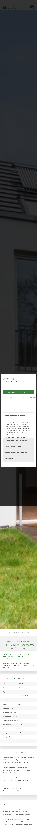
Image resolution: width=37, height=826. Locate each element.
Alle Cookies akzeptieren (18, 392)
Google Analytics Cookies (13, 447)
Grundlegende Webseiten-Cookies (16, 441)
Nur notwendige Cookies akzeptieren (20, 398)
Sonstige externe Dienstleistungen (16, 453)
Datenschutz (9, 459)
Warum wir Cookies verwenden (15, 416)
